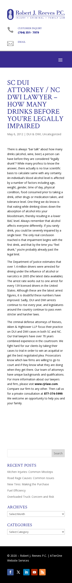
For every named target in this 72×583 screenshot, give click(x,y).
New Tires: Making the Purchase (28, 484)
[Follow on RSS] (42, 572)
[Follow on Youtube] (34, 572)
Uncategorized (51, 134)
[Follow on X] (18, 572)
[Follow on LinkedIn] (26, 572)
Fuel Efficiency (16, 490)
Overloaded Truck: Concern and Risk (30, 497)
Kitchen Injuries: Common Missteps (30, 472)
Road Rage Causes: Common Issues (30, 478)
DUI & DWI (33, 134)
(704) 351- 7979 (28, 32)
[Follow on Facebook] (10, 572)
